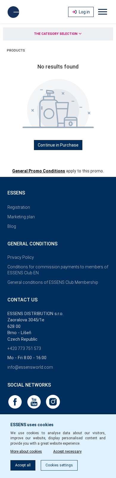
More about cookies (26, 451)
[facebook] (15, 401)
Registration (18, 207)
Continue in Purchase (58, 145)
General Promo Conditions (38, 171)
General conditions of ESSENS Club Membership (52, 282)
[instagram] (53, 401)
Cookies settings (59, 465)
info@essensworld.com (30, 367)
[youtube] (34, 401)
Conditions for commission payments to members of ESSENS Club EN (57, 269)
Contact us (22, 300)
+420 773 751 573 (24, 348)
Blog (11, 226)
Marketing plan (21, 216)
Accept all (23, 465)
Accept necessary (67, 451)
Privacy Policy (20, 257)
